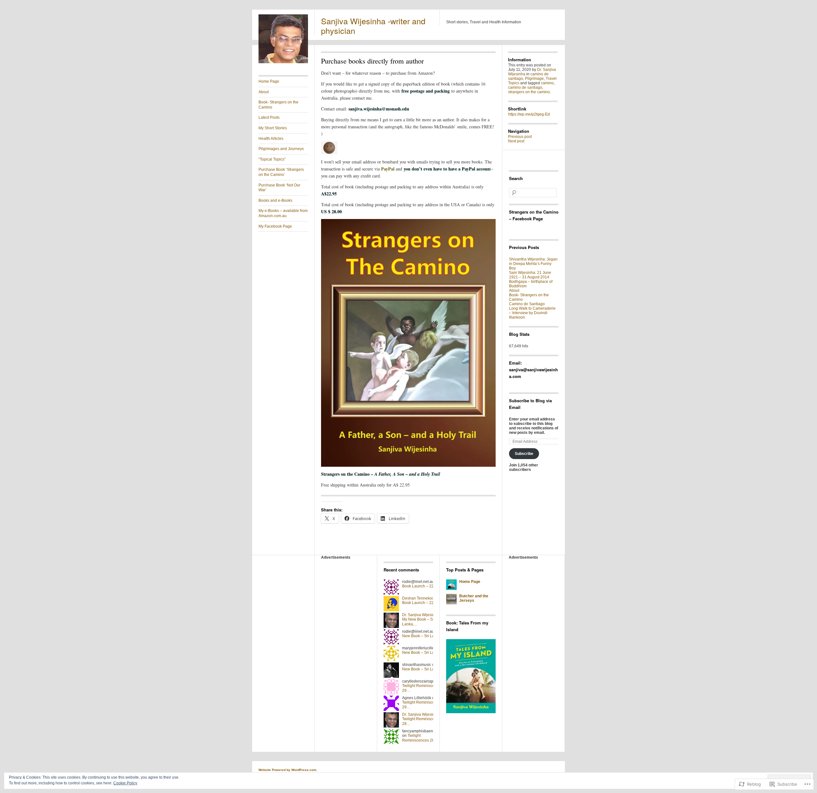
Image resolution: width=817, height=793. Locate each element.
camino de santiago (525, 87)
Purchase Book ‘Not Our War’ (279, 188)
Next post (516, 141)
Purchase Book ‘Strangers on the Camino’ (281, 172)
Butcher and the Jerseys (473, 598)
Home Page (269, 81)
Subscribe (524, 453)
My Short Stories (273, 128)
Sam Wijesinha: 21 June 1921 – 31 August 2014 (530, 274)
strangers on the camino (529, 92)
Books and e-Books (275, 200)
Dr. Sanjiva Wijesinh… (421, 615)
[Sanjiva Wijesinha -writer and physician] (283, 62)
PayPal (387, 168)
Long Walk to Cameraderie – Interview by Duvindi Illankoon (532, 313)
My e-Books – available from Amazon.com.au (283, 213)
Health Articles (271, 138)
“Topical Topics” (272, 159)
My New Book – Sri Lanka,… (424, 633)
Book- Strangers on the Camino (278, 105)
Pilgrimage (534, 78)
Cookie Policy (125, 783)
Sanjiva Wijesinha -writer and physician (373, 25)
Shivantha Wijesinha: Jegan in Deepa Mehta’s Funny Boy (533, 263)
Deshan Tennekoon (419, 598)
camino (547, 83)
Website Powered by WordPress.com (287, 770)
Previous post (520, 136)
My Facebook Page (275, 226)
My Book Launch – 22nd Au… (424, 583)
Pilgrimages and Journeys (281, 149)
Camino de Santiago (527, 304)
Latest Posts (269, 117)
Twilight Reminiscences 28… (420, 737)
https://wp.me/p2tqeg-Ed (529, 114)
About (264, 92)
